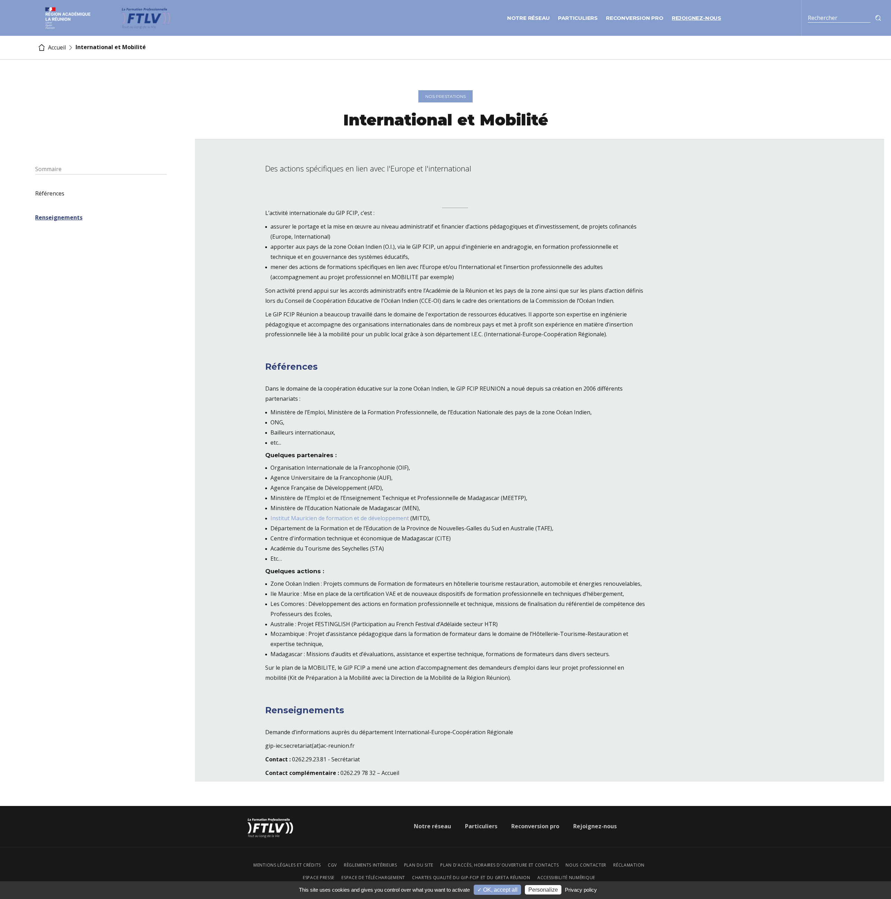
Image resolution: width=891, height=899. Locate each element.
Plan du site (418, 865)
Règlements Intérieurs (370, 865)
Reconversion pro (634, 18)
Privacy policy (581, 890)
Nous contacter (586, 865)
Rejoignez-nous (696, 18)
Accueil (56, 47)
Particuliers (578, 18)
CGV (332, 865)
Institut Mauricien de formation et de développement (339, 518)
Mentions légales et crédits (287, 865)
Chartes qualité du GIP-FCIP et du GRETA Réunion (471, 878)
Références (49, 193)
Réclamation (629, 865)
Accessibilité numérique (566, 878)
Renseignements (58, 217)
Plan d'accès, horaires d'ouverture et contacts (499, 865)
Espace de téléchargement (373, 878)
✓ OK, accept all (497, 890)
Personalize (543, 890)
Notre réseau (528, 18)
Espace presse (318, 878)
